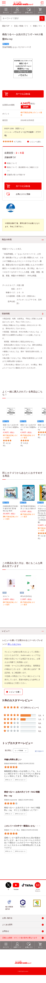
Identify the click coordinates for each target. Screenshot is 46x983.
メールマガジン (38, 890)
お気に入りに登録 (23, 194)
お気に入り (29, 947)
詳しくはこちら (14, 644)
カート (40, 947)
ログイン (42, 5)
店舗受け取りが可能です (16, 175)
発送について (12, 163)
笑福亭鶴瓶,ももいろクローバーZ (16, 47)
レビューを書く (35, 142)
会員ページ (17, 947)
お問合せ (5, 931)
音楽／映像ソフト (21, 26)
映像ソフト (37, 26)
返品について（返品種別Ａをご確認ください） (23, 169)
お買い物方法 (7, 918)
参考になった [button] (8, 779)
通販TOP (5, 26)
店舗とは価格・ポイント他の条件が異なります (19, 938)
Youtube (16, 889)
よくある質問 (7, 925)
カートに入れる (23, 94)
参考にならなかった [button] (20, 779)
